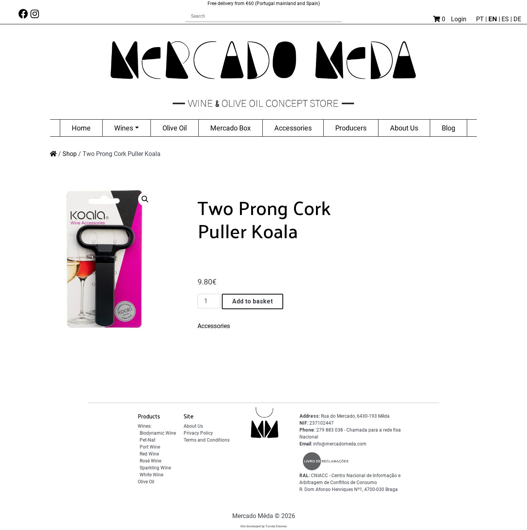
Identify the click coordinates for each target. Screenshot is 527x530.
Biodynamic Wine (158, 433)
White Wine (151, 475)
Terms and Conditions (207, 440)
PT (480, 19)
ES (506, 19)
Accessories (293, 128)
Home (81, 128)
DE (517, 19)
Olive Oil (174, 128)
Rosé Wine (150, 461)
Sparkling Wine (155, 468)
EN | (495, 19)
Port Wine (150, 447)
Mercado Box (230, 128)
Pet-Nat (147, 440)
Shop (69, 153)
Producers (351, 128)
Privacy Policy (198, 433)
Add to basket (252, 301)
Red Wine (149, 454)
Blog (448, 128)
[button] (145, 199)
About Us (404, 128)
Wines (123, 128)
